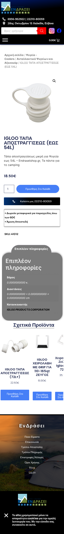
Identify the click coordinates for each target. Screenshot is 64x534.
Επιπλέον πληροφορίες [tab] (31, 249)
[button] (54, 81)
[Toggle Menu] (5, 40)
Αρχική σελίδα (14, 55)
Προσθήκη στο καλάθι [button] (15, 395)
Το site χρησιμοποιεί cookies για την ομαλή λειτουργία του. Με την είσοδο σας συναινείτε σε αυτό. (34, 519)
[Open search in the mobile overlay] (23, 30)
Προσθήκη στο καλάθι (37, 189)
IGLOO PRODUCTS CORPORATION (28, 309)
